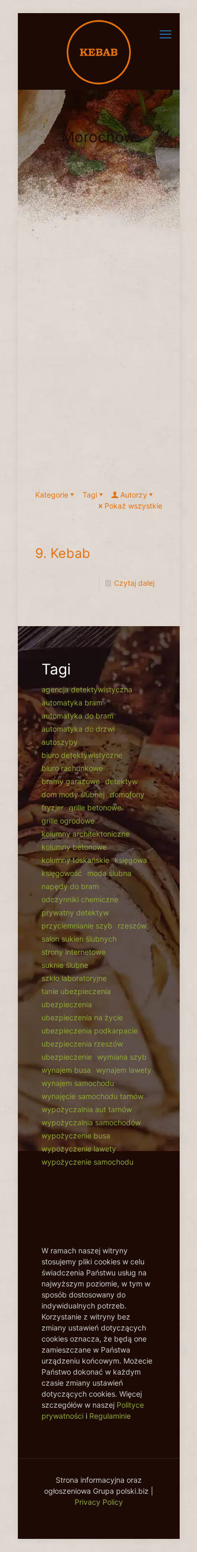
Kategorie (51, 494)
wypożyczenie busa (76, 1135)
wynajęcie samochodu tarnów (92, 1096)
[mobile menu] (165, 34)
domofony (127, 794)
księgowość (62, 873)
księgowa (131, 860)
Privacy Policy (99, 1501)
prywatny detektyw (75, 912)
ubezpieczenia (67, 1004)
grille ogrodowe (68, 820)
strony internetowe (74, 951)
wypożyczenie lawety (79, 1148)
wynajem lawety (123, 1069)
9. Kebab (62, 553)
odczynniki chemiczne (80, 899)
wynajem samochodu (78, 1083)
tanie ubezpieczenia (76, 991)
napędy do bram (70, 886)
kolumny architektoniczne (86, 833)
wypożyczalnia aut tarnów (87, 1109)
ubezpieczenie (67, 1056)
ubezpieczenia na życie (82, 1017)
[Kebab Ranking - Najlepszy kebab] (98, 51)
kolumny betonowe (74, 846)
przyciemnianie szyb (77, 925)
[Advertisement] (98, 361)
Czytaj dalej (134, 582)
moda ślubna (109, 873)
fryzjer (53, 807)
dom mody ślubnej (73, 794)
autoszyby (60, 741)
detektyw (121, 781)
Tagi (89, 494)
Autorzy (133, 494)
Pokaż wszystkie (133, 505)
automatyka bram (72, 702)
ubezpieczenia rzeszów (82, 1043)
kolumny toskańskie (75, 860)
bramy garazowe (71, 781)
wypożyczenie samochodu (87, 1161)
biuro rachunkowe (72, 768)
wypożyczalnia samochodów (91, 1122)
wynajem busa (66, 1069)
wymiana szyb (122, 1056)
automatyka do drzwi (78, 728)
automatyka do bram (77, 715)
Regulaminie (110, 1415)
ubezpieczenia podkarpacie (90, 1030)
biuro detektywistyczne (82, 755)
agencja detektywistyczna (87, 689)
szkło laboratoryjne (74, 978)
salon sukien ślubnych (79, 938)
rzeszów (132, 925)
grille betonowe (95, 807)
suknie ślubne (65, 964)
